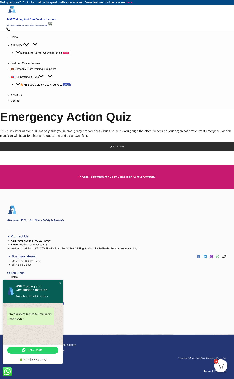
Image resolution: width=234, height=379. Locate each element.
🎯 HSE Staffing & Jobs (25, 76)
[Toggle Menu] (35, 45)
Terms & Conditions (215, 371)
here (129, 2)
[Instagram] (211, 256)
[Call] (224, 256)
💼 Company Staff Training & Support (33, 68)
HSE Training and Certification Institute (31, 19)
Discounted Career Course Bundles (41, 52)
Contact (15, 100)
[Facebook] (198, 256)
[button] (26, 45)
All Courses (17, 45)
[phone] (8, 29)
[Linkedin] (205, 256)
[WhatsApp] (217, 256)
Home (14, 36)
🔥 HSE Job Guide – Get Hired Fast (41, 84)
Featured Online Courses (25, 63)
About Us (16, 94)
